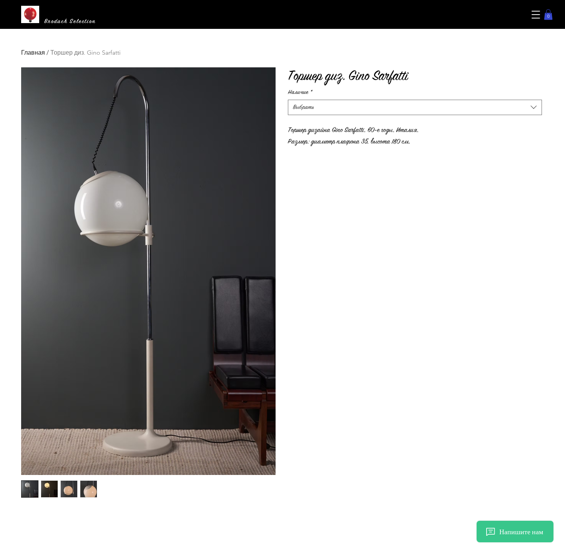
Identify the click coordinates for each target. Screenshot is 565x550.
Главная (33, 52)
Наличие (300, 92)
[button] (536, 15)
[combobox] (415, 107)
